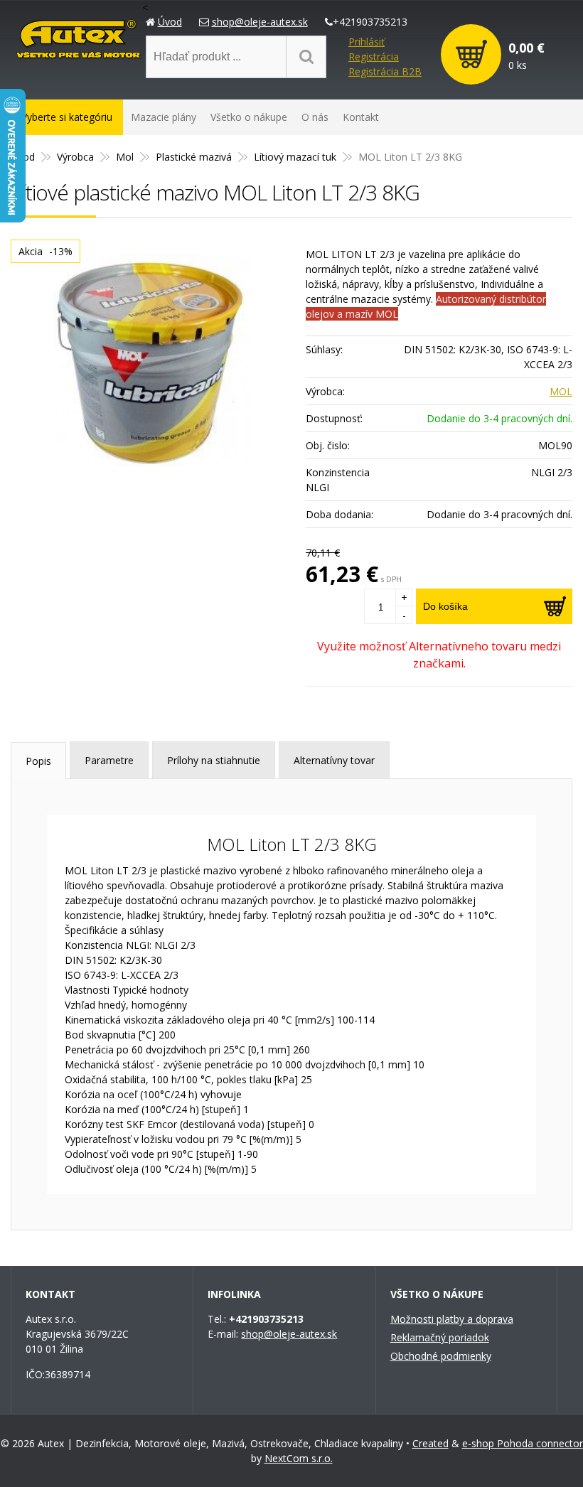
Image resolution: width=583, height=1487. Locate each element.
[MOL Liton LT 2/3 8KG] (151, 360)
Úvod (170, 21)
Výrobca (75, 156)
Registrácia (373, 56)
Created (430, 1443)
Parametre (109, 760)
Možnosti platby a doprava (451, 1319)
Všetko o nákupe (248, 117)
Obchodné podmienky (440, 1356)
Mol (125, 156)
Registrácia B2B (385, 71)
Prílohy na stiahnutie (213, 760)
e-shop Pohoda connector (522, 1443)
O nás (314, 117)
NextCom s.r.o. (298, 1458)
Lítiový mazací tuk (295, 156)
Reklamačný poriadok (439, 1337)
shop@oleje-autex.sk (260, 21)
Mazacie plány (163, 117)
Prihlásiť (366, 41)
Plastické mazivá (194, 156)
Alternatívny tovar (334, 760)
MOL (561, 391)
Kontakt (361, 117)
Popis (38, 761)
